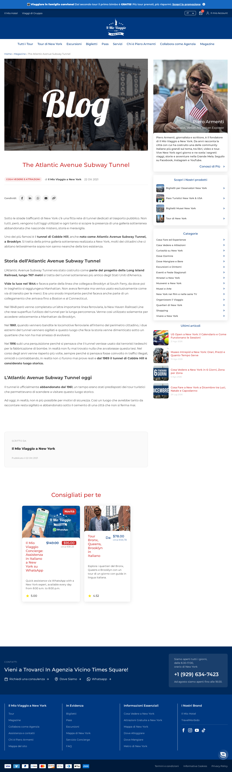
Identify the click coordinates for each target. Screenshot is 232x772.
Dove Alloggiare (134, 733)
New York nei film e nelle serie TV (176, 294)
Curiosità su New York (169, 250)
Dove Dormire (164, 256)
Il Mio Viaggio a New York (64, 179)
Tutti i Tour (25, 44)
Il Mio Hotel (11, 13)
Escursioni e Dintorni (169, 266)
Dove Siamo (68, 679)
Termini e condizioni (167, 766)
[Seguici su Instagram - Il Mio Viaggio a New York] (190, 730)
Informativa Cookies (195, 766)
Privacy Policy (220, 766)
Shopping (162, 310)
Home (8, 53)
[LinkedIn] (30, 198)
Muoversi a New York (168, 283)
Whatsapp (99, 679)
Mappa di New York (78, 733)
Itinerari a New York (168, 277)
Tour (11, 713)
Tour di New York (50, 44)
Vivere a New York (167, 315)
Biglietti (91, 44)
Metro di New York (135, 746)
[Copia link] (54, 198)
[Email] (46, 198)
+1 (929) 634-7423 (196, 674)
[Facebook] (22, 198)
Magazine (207, 44)
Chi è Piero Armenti (141, 44)
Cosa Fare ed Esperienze (171, 239)
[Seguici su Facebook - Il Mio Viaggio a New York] (183, 730)
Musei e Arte (163, 288)
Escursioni (74, 44)
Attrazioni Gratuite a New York (143, 720)
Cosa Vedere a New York (139, 713)
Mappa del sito (18, 746)
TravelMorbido (190, 720)
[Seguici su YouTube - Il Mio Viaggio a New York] (197, 730)
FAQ (69, 746)
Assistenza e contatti (22, 733)
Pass (105, 44)
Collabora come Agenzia (178, 44)
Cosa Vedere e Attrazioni (23, 179)
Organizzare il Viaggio (169, 299)
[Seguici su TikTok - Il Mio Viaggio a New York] (204, 730)
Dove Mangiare (133, 739)
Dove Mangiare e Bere (169, 261)
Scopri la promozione (186, 4)
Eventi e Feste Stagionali (171, 272)
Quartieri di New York (169, 305)
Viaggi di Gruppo (32, 13)
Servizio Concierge (78, 739)
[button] (223, 754)
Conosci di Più (210, 166)
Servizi (117, 44)
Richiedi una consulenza (27, 679)
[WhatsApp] (38, 198)
